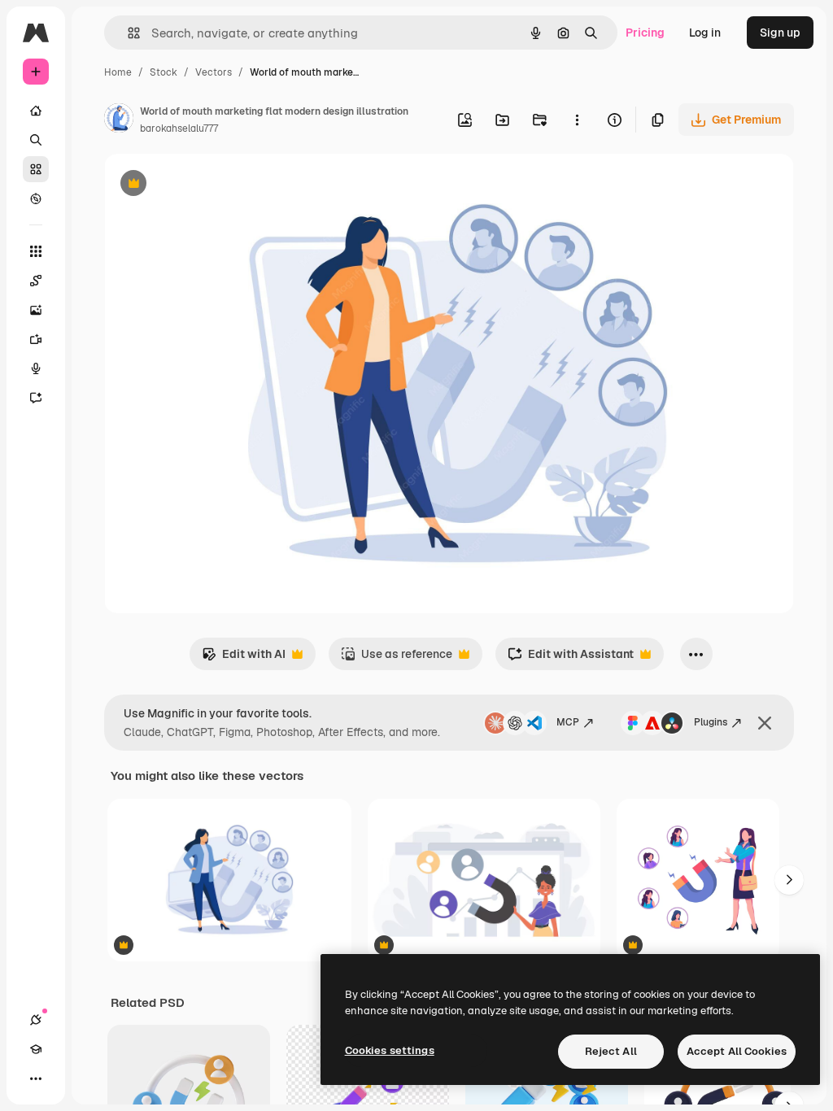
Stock (163, 72)
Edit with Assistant (571, 658)
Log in (705, 32)
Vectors (213, 72)
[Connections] (36, 1020)
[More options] (576, 119)
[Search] (36, 140)
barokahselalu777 (179, 128)
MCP (567, 722)
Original (208, 185)
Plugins (710, 722)
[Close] (764, 723)
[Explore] (36, 198)
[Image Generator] (36, 310)
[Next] (789, 880)
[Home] (36, 111)
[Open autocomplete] (127, 33)
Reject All (611, 1051)
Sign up (780, 32)
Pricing (645, 32)
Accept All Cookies (737, 1051)
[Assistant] (36, 398)
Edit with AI (244, 658)
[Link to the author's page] (118, 120)
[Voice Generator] (36, 368)
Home (118, 72)
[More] (36, 1078)
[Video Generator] (36, 339)
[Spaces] (36, 281)
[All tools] (36, 251)
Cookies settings (389, 1050)
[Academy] (36, 1049)
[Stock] (36, 169)
